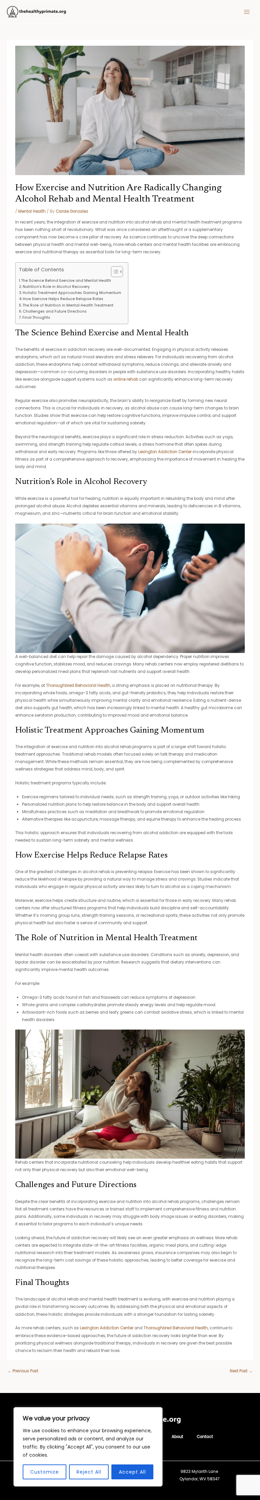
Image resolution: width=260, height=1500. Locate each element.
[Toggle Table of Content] (113, 271)
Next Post (241, 1371)
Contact (205, 1436)
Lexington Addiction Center (165, 452)
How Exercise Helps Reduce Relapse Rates (63, 298)
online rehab (125, 379)
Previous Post (22, 1371)
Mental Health (32, 211)
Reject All (89, 1472)
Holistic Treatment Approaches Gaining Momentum (72, 292)
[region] (88, 1446)
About (177, 1436)
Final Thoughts (36, 317)
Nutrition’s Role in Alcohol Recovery (56, 286)
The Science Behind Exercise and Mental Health (66, 280)
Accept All (132, 1472)
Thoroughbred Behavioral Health (78, 685)
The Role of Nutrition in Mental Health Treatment (68, 305)
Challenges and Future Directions (55, 311)
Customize (44, 1472)
